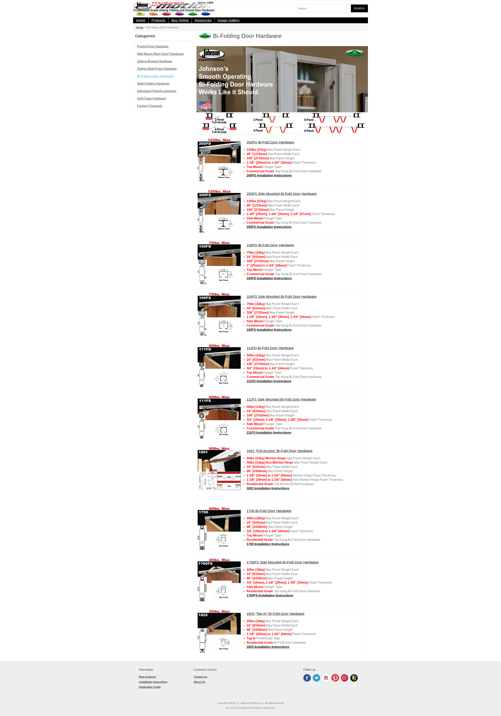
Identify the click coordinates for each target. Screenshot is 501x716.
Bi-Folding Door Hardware (155, 76)
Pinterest (335, 678)
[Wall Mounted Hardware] (153, 14)
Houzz (354, 678)
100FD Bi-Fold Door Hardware (270, 245)
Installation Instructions (153, 681)
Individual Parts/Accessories (156, 91)
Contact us (200, 676)
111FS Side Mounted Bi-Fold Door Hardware (281, 399)
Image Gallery (229, 20)
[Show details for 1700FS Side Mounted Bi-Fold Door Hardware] (219, 579)
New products (147, 676)
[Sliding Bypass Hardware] (166, 14)
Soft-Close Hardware (151, 98)
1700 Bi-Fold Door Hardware (269, 511)
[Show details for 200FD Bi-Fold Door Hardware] (219, 159)
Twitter (316, 678)
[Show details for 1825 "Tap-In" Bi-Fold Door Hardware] (219, 631)
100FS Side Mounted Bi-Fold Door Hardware (282, 297)
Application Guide (150, 686)
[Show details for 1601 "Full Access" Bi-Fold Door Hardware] (219, 468)
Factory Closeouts (149, 106)
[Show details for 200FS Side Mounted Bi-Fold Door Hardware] (219, 211)
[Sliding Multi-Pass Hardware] (179, 14)
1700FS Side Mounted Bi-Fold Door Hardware (283, 562)
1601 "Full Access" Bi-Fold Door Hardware (280, 451)
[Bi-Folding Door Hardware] (192, 14)
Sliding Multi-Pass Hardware (157, 68)
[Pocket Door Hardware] (140, 14)
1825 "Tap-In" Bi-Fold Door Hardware (276, 614)
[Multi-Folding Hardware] (206, 14)
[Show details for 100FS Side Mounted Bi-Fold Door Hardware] (219, 314)
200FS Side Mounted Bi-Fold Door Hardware (282, 194)
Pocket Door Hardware (153, 46)
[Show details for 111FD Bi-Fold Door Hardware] (219, 365)
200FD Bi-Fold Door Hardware (270, 142)
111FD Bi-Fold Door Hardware (270, 348)
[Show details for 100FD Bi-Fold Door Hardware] (219, 262)
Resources (203, 20)
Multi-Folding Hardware (153, 83)
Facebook (307, 678)
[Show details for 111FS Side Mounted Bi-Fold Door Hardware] (219, 417)
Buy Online (180, 20)
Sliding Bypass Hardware (154, 61)
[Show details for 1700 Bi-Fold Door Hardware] (219, 528)
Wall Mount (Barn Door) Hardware (160, 54)
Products (158, 20)
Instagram (344, 678)
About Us (199, 681)
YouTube (326, 678)
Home (140, 20)
